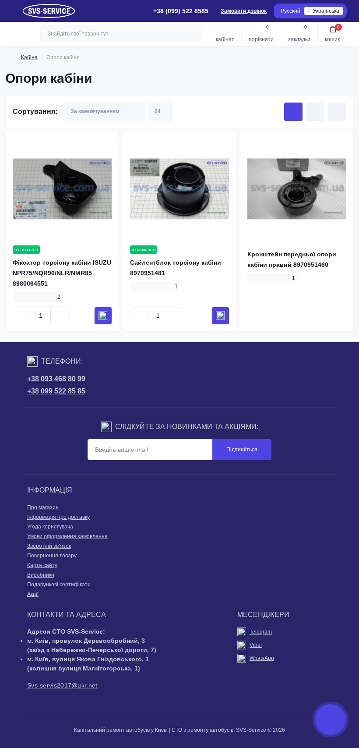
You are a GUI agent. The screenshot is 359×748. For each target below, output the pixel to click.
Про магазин (43, 507)
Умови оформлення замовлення (67, 536)
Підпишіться (241, 450)
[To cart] (103, 315)
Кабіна (29, 57)
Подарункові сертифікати (59, 584)
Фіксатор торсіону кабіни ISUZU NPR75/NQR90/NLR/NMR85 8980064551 (62, 273)
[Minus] (22, 315)
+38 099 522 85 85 (56, 391)
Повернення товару (52, 556)
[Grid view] (293, 112)
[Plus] (59, 315)
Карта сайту (42, 565)
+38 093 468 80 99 (56, 379)
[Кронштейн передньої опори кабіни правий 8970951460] (296, 188)
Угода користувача (50, 527)
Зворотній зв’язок (49, 546)
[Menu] (11, 11)
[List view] (315, 112)
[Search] (194, 33)
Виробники (40, 575)
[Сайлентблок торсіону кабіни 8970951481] (179, 188)
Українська (326, 11)
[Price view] (337, 112)
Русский (290, 11)
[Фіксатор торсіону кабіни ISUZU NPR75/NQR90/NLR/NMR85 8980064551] (62, 188)
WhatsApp (262, 658)
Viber (256, 645)
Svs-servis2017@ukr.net (62, 685)
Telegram (261, 632)
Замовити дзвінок (244, 11)
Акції (33, 594)
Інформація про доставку (58, 517)
